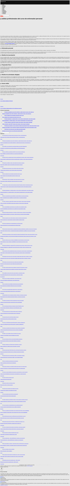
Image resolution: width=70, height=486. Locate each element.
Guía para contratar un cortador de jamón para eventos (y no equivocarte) (12, 368)
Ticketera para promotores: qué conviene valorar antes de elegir (11, 170)
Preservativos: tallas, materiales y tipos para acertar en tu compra (11, 181)
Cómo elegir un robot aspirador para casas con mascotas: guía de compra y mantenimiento (15, 252)
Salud (3, 9)
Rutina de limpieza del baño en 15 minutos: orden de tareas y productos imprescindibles (14, 214)
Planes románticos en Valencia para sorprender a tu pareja (10, 346)
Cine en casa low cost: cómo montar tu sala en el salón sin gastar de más (12, 219)
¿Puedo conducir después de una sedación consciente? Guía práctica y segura (13, 269)
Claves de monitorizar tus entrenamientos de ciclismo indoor (10, 225)
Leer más (31, 465)
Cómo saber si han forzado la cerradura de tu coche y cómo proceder (11, 456)
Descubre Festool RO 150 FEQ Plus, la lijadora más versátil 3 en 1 (10, 423)
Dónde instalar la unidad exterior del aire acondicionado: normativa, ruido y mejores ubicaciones (16, 159)
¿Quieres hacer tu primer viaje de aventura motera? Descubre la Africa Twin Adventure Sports (15, 186)
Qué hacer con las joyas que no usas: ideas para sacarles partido (12, 130)
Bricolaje (4, 5)
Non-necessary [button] (2, 481)
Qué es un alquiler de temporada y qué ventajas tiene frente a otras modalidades (13, 412)
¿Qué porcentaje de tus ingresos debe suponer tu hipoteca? (10, 313)
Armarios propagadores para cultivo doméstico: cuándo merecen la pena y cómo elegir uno (16, 113)
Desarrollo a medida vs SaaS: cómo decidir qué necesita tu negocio (11, 164)
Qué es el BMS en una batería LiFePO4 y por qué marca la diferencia (11, 153)
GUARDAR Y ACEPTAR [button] (4, 485)
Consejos (4, 13)
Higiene (3, 6)
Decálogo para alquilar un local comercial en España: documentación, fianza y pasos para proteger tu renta (19, 127)
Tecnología (4, 11)
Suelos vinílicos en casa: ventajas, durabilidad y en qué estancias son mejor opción (14, 241)
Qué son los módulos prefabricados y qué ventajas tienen (9, 280)
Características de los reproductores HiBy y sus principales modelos (11, 357)
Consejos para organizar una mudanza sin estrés (8, 390)
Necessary (3, 477)
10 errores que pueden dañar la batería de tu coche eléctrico (10, 291)
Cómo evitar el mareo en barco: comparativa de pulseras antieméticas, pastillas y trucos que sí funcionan (17, 230)
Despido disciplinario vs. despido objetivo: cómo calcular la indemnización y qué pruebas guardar (17, 120)
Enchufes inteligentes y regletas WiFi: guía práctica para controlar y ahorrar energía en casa (15, 247)
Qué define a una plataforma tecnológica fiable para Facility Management (12, 148)
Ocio (3, 8)
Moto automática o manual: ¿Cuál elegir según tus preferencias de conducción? (13, 445)
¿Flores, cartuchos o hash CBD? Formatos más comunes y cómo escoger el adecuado (16, 124)
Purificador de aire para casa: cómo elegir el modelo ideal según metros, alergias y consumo (15, 258)
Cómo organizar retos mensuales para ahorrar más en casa (11, 117)
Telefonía (4, 12)
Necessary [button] (2, 476)
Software (4, 10)
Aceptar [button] (28, 465)
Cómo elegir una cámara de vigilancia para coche (8, 434)
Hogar (3, 7)
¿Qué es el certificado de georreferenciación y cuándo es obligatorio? (11, 324)
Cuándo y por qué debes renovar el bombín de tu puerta (9, 335)
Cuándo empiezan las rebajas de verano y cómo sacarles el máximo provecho (13, 401)
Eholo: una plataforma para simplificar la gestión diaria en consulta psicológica (13, 197)
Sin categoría (2, 276)
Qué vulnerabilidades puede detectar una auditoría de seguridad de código (12, 208)
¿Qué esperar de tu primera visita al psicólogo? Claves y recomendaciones (12, 137)
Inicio (3, 4)
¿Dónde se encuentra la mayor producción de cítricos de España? (11, 302)
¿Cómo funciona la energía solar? (5, 379)
